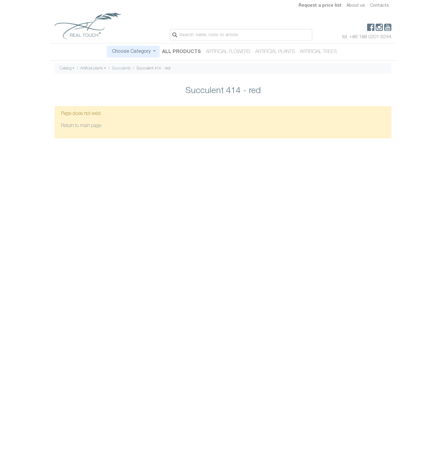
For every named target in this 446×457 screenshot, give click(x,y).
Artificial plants (275, 52)
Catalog (65, 68)
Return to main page (81, 126)
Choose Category (131, 51)
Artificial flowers (228, 52)
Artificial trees (318, 52)
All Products (181, 52)
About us (355, 6)
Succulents (121, 68)
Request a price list (320, 6)
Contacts (379, 6)
